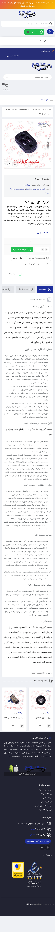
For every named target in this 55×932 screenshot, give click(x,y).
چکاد (44, 185)
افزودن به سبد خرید (19, 249)
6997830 (37, 835)
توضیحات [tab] (43, 289)
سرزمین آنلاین (30, 904)
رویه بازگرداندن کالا (46, 794)
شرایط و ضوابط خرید (45, 810)
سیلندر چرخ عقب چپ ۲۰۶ (14, 717)
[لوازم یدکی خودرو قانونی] (27, 14)
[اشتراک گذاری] (14, 163)
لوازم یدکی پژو (47, 109)
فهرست (43, 41)
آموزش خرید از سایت (45, 790)
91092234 (38, 829)
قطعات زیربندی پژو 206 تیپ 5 (35, 189)
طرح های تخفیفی (46, 802)
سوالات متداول (47, 798)
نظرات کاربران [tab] (23, 289)
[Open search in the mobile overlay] (27, 77)
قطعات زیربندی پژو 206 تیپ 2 (17, 109)
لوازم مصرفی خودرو (38, 673)
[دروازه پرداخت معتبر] (18, 877)
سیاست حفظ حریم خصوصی (43, 806)
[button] (49, 726)
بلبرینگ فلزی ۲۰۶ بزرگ (42, 717)
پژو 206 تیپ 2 (34, 109)
